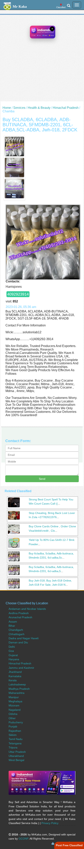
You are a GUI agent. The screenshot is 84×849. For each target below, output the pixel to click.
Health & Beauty (39, 107)
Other (12, 718)
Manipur (14, 697)
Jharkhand (15, 671)
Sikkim (13, 734)
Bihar (12, 625)
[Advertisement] (42, 59)
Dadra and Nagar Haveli (23, 638)
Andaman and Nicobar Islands (27, 608)
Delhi (12, 646)
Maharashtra (16, 692)
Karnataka (15, 676)
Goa (11, 650)
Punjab (13, 726)
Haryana (14, 659)
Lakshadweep (17, 684)
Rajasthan (15, 730)
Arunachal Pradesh (20, 617)
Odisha (13, 713)
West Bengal (16, 760)
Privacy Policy (49, 823)
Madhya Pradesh (19, 688)
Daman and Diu (18, 642)
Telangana (15, 743)
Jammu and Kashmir (21, 667)
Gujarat (13, 655)
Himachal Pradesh (66, 107)
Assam (13, 621)
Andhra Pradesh (19, 613)
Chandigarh (16, 629)
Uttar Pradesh (17, 751)
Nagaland (15, 709)
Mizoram (14, 705)
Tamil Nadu (15, 739)
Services (19, 107)
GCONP (23, 838)
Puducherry (16, 722)
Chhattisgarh (16, 634)
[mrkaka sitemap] (53, 842)
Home (7, 107)
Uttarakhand (16, 755)
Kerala (13, 680)
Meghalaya (15, 701)
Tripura (13, 747)
